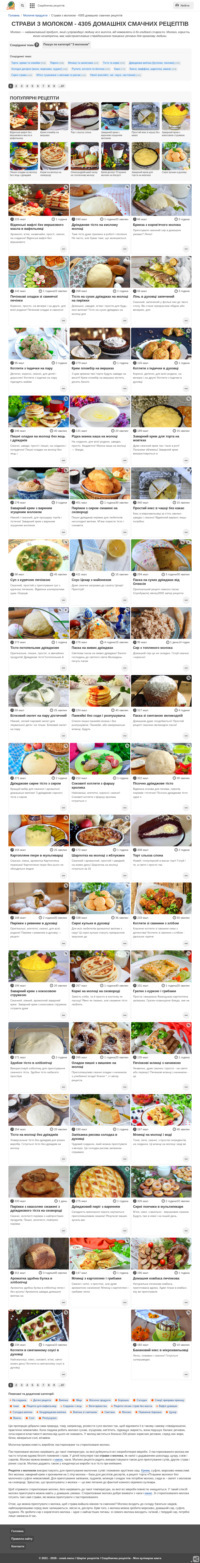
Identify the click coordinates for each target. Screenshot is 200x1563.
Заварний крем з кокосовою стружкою (33, 993)
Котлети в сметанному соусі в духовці (34, 1352)
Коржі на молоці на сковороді (96, 991)
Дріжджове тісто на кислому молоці (95, 226)
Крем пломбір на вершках (93, 368)
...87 (61, 86)
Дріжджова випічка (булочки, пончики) (154, 63)
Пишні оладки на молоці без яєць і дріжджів (37, 438)
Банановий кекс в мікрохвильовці (160, 1350)
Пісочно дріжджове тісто (153, 783)
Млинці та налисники (83, 63)
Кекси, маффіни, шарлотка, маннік (153, 69)
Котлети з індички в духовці (156, 368)
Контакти (17, 1546)
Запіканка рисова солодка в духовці (94, 1136)
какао (148, 1493)
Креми (145, 1470)
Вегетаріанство (98, 1406)
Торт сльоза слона (148, 855)
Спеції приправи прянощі (169, 1400)
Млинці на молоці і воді (152, 1134)
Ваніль (17, 1418)
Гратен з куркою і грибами (154, 991)
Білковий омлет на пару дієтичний (38, 715)
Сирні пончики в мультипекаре (158, 1206)
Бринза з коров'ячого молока (157, 224)
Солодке (142, 1400)
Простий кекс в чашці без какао (158, 508)
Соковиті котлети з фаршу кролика (93, 785)
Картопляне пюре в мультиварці (36, 855)
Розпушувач (49, 1418)
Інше (16, 1406)
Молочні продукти (100, 1400)
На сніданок (19, 1400)
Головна (17, 1531)
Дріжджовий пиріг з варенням (96, 1206)
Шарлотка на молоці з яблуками (98, 855)
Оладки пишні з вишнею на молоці (94, 1064)
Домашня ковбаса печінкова (156, 1278)
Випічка (63, 1400)
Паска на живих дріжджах (92, 647)
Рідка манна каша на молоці (95, 436)
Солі (31, 1418)
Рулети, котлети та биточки (91, 69)
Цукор (172, 1412)
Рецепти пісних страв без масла (133, 1406)
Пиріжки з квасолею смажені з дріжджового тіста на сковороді (36, 1208)
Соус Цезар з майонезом (91, 580)
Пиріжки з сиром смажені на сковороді (94, 510)
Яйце (79, 1400)
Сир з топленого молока (152, 647)
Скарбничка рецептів (51, 5)
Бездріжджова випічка (52, 1412)
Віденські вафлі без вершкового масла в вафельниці (36, 226)
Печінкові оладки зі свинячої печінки (34, 298)
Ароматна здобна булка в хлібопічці (31, 1280)
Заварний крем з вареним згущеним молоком (31, 510)
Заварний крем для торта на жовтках (156, 438)
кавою (58, 1459)
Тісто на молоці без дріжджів (34, 1134)
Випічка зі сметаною (85, 1412)
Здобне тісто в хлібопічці (31, 1063)
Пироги (57, 63)
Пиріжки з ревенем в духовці (33, 923)
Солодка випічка (22, 1412)
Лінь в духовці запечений (153, 296)
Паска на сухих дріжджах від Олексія (156, 581)
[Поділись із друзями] (196, 1559)
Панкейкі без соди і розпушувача (98, 715)
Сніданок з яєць (72, 1406)
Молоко (126, 1412)
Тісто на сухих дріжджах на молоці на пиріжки (100, 298)
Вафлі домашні (168, 1406)
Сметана (109, 1412)
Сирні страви (21, 75)
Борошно (123, 1400)
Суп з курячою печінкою (30, 580)
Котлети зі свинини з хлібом (156, 923)
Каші (119, 69)
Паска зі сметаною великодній (158, 715)
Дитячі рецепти (42, 1400)
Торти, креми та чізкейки (28, 63)
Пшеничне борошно (150, 1412)
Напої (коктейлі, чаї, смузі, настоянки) (115, 75)
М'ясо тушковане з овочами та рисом (61, 75)
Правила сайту (21, 1538)
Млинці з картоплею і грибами (96, 1278)
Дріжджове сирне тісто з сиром (35, 783)
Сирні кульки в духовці (91, 923)
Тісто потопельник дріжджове (34, 647)
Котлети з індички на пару (31, 368)
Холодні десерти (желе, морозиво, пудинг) (39, 69)
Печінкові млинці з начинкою (157, 1063)
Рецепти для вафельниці (41, 1406)
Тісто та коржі (114, 63)
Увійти (184, 5)
